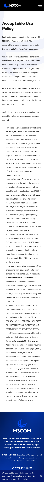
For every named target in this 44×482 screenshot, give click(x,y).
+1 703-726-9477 (22, 468)
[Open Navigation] (39, 5)
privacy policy (22, 479)
